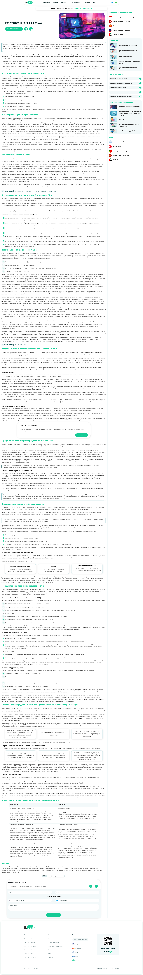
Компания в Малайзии (30, 957)
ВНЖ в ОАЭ (116, 160)
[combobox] (11, 900)
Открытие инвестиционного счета (119, 92)
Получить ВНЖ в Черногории (121, 155)
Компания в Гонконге (30, 942)
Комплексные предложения (55, 946)
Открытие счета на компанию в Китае (121, 96)
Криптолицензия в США (125, 56)
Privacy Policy (115, 968)
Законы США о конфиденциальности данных (129, 107)
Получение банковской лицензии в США (128, 68)
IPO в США (121, 119)
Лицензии (50, 957)
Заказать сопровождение (14, 28)
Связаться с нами (82, 435)
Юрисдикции (46, 2)
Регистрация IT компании (58, 876)
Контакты (87, 2)
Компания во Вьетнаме (30, 950)
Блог (94, 2)
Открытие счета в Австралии (118, 87)
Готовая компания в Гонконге (121, 21)
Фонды (50, 953)
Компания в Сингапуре (30, 946)
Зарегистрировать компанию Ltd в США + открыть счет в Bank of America (30, 191)
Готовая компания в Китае (120, 26)
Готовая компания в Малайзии (121, 30)
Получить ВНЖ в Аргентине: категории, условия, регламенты (126, 142)
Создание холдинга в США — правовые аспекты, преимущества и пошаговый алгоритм (130, 113)
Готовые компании (53, 942)
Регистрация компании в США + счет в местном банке (129, 125)
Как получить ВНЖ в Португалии (122, 151)
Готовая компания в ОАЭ (120, 34)
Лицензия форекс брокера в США (128, 45)
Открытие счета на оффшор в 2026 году (121, 83)
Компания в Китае (29, 939)
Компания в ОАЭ (28, 953)
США (49, 876)
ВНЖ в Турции (117, 146)
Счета (49, 950)
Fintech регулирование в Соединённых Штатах (129, 62)
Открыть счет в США (15, 344)
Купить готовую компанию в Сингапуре (124, 17)
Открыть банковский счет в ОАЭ (119, 78)
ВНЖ (49, 961)
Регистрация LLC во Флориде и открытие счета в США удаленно (128, 131)
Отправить (54, 915)
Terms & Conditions (102, 968)
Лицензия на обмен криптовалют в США (128, 51)
